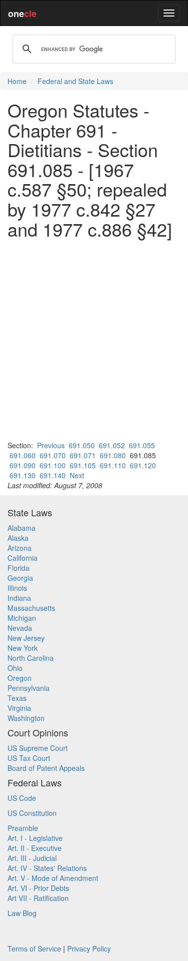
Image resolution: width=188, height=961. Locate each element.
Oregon (20, 678)
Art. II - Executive (35, 848)
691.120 (143, 465)
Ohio (15, 668)
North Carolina (31, 658)
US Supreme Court (38, 748)
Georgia (20, 578)
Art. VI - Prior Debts (38, 888)
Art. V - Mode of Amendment (53, 878)
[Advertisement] (94, 339)
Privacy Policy (89, 948)
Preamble (23, 828)
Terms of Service (34, 948)
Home (17, 81)
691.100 (53, 465)
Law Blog (22, 913)
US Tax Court (29, 758)
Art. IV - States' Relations (47, 868)
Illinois (17, 588)
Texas (17, 698)
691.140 (53, 475)
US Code (22, 798)
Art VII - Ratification (38, 898)
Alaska (18, 538)
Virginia (19, 708)
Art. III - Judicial (32, 858)
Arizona (20, 548)
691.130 (23, 475)
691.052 (112, 445)
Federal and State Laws (75, 81)
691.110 (113, 465)
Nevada (20, 628)
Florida (19, 568)
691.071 (83, 455)
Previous (51, 445)
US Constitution (32, 813)
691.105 (83, 465)
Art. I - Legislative (35, 838)
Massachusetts (31, 608)
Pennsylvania (29, 688)
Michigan (22, 618)
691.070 (53, 455)
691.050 (82, 445)
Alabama (22, 528)
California (23, 558)
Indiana (19, 598)
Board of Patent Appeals (46, 768)
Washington (26, 718)
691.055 (142, 445)
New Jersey (26, 638)
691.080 (113, 455)
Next (77, 475)
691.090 (23, 465)
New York (23, 648)
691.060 (23, 455)
